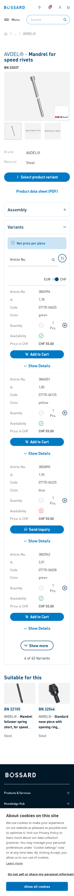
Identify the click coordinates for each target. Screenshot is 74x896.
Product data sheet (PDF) (37, 191)
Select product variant (39, 177)
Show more (38, 645)
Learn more (14, 863)
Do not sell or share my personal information (35, 874)
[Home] (5, 33)
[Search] (65, 19)
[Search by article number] (53, 259)
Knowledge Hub (14, 803)
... (15, 33)
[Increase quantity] (64, 325)
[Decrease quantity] (41, 325)
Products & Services (17, 793)
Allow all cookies (37, 886)
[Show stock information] (41, 335)
